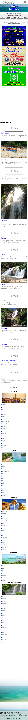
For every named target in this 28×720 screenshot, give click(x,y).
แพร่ (3, 535)
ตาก (3, 518)
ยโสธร (3, 618)
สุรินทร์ (3, 629)
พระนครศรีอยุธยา (6, 423)
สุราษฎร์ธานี (4, 495)
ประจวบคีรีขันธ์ (5, 421)
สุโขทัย (3, 544)
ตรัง (3, 468)
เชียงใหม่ (4, 516)
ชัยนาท (3, 411)
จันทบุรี (3, 565)
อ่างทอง (4, 447)
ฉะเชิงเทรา (4, 409)
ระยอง (3, 577)
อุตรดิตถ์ (4, 547)
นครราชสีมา (5, 606)
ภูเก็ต (3, 483)
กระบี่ (3, 464)
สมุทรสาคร (4, 438)
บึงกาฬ (3, 608)
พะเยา (3, 525)
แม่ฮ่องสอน (4, 537)
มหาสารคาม (5, 613)
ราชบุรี (3, 428)
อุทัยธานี (4, 549)
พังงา (3, 478)
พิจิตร (3, 528)
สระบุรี (3, 440)
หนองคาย (4, 632)
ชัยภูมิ (3, 601)
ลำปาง (3, 540)
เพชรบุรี (3, 426)
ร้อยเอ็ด (3, 620)
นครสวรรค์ (4, 520)
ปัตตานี (3, 476)
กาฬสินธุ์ (4, 596)
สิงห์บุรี (3, 443)
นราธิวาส (4, 473)
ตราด (3, 570)
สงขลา (3, 490)
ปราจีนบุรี (4, 575)
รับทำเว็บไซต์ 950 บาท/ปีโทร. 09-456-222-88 (8, 2)
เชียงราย (4, 513)
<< (5, 387)
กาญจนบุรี (4, 407)
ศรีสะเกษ (4, 625)
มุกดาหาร (4, 615)
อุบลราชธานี (4, 641)
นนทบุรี (3, 416)
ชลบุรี (3, 568)
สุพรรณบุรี (4, 445)
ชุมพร (3, 466)
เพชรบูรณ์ (4, 532)
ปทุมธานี (4, 419)
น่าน (3, 523)
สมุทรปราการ (5, 433)
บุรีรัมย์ (3, 610)
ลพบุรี (3, 431)
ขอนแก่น (4, 598)
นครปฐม (4, 414)
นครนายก (4, 573)
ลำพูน (3, 542)
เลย (3, 622)
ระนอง (3, 488)
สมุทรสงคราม (5, 435)
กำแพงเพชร (4, 511)
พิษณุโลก (4, 530)
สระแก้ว (4, 580)
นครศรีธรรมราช (5, 471)
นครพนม (4, 603)
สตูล (3, 492)
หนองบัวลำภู (5, 634)
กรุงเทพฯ (4, 404)
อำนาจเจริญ (4, 637)
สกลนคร (4, 627)
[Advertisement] (14, 103)
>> (22, 387)
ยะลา (3, 485)
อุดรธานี (4, 639)
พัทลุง (3, 480)
